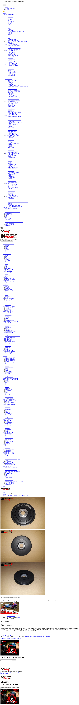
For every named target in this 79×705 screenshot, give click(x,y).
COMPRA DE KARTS (12, 133)
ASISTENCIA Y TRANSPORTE (12, 196)
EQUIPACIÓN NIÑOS (12, 130)
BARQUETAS (11, 136)
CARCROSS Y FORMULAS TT (9, 400)
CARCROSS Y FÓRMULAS (9, 399)
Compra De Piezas (9, 333)
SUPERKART (11, 121)
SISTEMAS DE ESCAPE (13, 55)
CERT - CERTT (8, 218)
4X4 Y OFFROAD (7, 419)
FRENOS (10, 60)
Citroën (6, 246)
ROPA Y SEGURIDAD (10, 87)
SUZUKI (10, 33)
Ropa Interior (8, 327)
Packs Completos (8, 322)
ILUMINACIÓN (11, 61)
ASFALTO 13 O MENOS (13, 65)
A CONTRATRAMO (9, 224)
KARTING (7, 115)
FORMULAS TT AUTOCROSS (14, 155)
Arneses (7, 316)
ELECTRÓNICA (11, 53)
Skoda (6, 252)
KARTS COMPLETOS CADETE (15, 117)
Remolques (7, 363)
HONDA (10, 34)
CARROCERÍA (11, 56)
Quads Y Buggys (8, 423)
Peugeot (7, 245)
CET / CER (7, 219)
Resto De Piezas (8, 373)
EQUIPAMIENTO (11, 191)
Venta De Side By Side (9, 422)
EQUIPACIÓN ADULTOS (13, 128)
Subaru (6, 255)
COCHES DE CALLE (7, 207)
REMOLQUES (11, 132)
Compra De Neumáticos (10, 335)
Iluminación (7, 296)
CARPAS (10, 203)
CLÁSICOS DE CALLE (13, 102)
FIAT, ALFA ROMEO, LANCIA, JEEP (16, 31)
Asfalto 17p (7, 303)
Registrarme (7, 9)
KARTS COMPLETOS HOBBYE (15, 122)
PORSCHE (10, 24)
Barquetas (7, 380)
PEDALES (10, 83)
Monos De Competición (10, 323)
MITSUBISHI (11, 21)
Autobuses (7, 455)
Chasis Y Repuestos (9, 367)
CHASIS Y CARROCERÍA (13, 143)
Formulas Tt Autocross (9, 402)
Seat (6, 256)
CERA (6, 217)
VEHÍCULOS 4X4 (7, 420)
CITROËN (10, 18)
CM (8, 138)
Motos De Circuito (9, 438)
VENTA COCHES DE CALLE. (11, 208)
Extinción (7, 319)
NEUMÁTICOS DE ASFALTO (9, 298)
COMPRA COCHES (9, 209)
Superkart (7, 361)
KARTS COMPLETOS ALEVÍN (14, 116)
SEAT (9, 27)
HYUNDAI (10, 30)
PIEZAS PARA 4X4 (7, 425)
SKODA (9, 25)
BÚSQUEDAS (11, 43)
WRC (6, 215)
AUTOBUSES (11, 198)
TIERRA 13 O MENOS (12, 72)
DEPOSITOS (10, 58)
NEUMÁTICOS (11, 111)
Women (11, 626)
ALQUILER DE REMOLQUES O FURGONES (18, 202)
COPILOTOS (6, 277)
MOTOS (7, 183)
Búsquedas (7, 275)
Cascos (6, 328)
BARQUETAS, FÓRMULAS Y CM (10, 378)
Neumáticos (7, 349)
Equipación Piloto (8, 414)
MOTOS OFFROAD (12, 185)
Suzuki (6, 262)
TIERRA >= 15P (11, 74)
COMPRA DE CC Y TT (13, 167)
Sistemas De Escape (9, 290)
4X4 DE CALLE (11, 174)
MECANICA (10, 123)
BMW (9, 20)
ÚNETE (14, 660)
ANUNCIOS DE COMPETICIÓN (10, 14)
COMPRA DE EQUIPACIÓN (14, 100)
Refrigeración (8, 287)
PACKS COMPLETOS (12, 89)
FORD (9, 23)
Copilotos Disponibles (9, 278)
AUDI (9, 38)
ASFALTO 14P (11, 66)
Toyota (6, 261)
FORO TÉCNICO (9, 220)
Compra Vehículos (9, 397)
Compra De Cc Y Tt (9, 417)
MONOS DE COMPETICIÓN (14, 90)
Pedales (6, 318)
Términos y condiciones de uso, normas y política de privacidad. (12, 672)
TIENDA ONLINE (7, 225)
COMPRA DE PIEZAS (12, 63)
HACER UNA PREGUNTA (6, 635)
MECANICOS (6, 280)
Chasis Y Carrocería (9, 389)
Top (14, 626)
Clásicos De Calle (8, 340)
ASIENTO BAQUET (12, 80)
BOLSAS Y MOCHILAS (13, 96)
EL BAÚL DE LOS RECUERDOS (12, 212)
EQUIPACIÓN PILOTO (13, 165)
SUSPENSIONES (11, 59)
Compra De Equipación (10, 337)
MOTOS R (10, 186)
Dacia (6, 266)
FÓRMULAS (10, 137)
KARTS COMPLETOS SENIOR (14, 120)
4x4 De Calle (8, 424)
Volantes (7, 317)
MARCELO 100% (11, 616)
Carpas (6, 460)
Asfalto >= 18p (8, 305)
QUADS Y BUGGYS (12, 173)
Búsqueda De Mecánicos (10, 282)
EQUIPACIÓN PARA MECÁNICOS (15, 97)
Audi (6, 267)
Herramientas (8, 461)
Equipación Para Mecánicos (10, 331)
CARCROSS (10, 154)
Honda (6, 264)
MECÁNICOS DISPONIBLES (14, 48)
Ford (6, 250)
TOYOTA (10, 32)
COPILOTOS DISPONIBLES (14, 45)
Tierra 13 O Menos (9, 307)
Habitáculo (7, 347)
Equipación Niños (8, 372)
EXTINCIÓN (10, 84)
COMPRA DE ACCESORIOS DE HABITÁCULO (18, 86)
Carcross (7, 401)
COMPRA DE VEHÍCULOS (14, 205)
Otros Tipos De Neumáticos (10, 312)
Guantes (7, 326)
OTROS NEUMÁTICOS (8, 311)
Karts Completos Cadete (10, 358)
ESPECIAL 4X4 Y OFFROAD (11, 169)
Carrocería (7, 291)
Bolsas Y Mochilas (9, 330)
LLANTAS (10, 62)
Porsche (7, 251)
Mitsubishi (7, 249)
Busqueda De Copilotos (10, 279)
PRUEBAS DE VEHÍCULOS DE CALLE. (14, 222)
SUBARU (10, 22)
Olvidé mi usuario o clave (10, 8)
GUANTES (10, 92)
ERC (6, 216)
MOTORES (10, 51)
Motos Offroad (8, 439)
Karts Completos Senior (10, 360)
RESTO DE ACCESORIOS (13, 85)
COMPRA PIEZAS (12, 195)
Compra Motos (8, 450)
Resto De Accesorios (9, 320)
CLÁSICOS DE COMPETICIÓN (14, 103)
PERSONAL (5, 276)
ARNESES (10, 81)
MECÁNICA (10, 141)
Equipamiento (8, 446)
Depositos (7, 292)
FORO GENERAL (9, 214)
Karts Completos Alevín (10, 357)
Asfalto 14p (7, 300)
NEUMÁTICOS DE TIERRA (9, 306)
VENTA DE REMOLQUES (13, 201)
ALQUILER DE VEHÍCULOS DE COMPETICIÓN (16, 41)
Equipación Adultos (9, 371)
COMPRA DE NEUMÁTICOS (14, 78)
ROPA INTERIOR (11, 93)
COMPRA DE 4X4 (12, 181)
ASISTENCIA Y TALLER (8, 452)
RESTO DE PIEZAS (12, 131)
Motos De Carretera (9, 441)
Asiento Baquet (8, 315)
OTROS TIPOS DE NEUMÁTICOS (15, 76)
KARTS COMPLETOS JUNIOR (14, 119)
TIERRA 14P (10, 73)
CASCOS (10, 94)
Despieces (7, 445)
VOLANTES (10, 82)
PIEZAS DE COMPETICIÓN (11, 50)
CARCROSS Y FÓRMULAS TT (12, 153)
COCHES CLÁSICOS (10, 101)
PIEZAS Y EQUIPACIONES (9, 364)
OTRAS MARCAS (12, 39)
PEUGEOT (10, 17)
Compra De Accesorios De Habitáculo (12, 336)
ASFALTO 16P (11, 69)
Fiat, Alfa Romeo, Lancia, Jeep (11, 260)
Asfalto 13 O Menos (9, 299)
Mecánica (7, 387)
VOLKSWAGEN (11, 29)
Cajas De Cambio (8, 289)
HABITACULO (6, 313)
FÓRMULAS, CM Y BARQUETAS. (12, 135)
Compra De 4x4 (8, 433)
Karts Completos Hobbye (10, 362)
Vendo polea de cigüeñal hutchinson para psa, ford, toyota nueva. (15, 495)
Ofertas (6, 274)
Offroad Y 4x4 (8, 310)
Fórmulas (7, 381)
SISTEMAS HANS (12, 95)
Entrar (6, 7)
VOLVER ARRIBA (4, 673)
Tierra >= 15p (8, 309)
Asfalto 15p (7, 301)
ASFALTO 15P (11, 68)
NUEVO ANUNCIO (4, 486)
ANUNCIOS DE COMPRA (8, 269)
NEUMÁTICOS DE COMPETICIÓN (13, 64)
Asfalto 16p (7, 302)
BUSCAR (14, 239)
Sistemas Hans (8, 329)
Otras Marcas (8, 268)
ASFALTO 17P (11, 70)
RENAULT (10, 19)
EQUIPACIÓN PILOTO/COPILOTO (10, 321)
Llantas (6, 297)
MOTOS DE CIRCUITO (13, 184)
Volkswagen (7, 258)
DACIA (9, 36)
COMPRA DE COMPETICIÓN (14, 112)
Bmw (6, 248)
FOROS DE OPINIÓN (7, 213)
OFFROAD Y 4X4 (11, 75)
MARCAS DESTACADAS (8, 244)
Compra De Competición (10, 351)
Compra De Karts (8, 376)
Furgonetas (7, 456)
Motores (7, 286)
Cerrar (4, 4)
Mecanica (7, 366)
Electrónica (7, 288)
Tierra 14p (7, 308)
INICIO (4, 13)
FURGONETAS (11, 199)
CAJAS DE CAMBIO (12, 54)
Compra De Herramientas (10, 464)
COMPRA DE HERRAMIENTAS (15, 206)
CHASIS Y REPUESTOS (13, 124)
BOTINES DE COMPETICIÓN (14, 91)
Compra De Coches (9, 270)
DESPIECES (10, 189)
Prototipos (7, 383)
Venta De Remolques (9, 458)
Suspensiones (8, 293)
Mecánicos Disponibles (10, 281)
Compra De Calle (8, 352)
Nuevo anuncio (8, 6)
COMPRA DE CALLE (12, 113)
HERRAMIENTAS (12, 204)
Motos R (7, 440)
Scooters (7, 442)
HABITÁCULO (8, 79)
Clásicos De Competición (10, 341)
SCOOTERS (10, 188)
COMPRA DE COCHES (13, 40)
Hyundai (7, 259)
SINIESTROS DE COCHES (11, 211)
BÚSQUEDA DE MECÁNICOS (14, 49)
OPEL (9, 28)
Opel (6, 257)
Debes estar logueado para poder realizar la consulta (10, 638)
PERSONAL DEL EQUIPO (11, 44)
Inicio (4, 492)
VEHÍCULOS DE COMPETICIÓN (12, 15)
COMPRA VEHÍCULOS (13, 151)
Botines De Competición (10, 325)
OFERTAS (10, 42)
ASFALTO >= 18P (11, 71)
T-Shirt (8, 626)
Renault (6, 247)
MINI (9, 35)
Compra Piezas (8, 451)
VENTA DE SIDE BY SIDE (13, 172)
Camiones (7, 454)
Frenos (6, 295)
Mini (6, 265)
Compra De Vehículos (9, 463)
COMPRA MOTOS (12, 194)
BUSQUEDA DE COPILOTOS (14, 46)
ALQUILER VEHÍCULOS (8, 271)
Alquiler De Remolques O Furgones (12, 459)
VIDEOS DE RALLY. (9, 223)
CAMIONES (10, 197)
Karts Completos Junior (10, 359)
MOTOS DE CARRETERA (13, 187)
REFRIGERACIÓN (12, 52)
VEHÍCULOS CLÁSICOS (8, 338)
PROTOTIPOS (11, 140)
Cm (6, 382)
